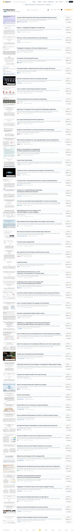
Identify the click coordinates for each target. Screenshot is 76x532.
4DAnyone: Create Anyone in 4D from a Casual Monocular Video (32, 78)
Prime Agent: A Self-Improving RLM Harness (27, 58)
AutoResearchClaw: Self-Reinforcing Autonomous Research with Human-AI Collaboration (38, 466)
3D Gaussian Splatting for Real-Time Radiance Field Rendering (32, 99)
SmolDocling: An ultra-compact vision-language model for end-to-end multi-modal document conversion (30, 282)
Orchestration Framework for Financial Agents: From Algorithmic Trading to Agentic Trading (39, 364)
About (27, 530)
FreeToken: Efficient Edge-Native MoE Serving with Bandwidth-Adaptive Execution (37, 17)
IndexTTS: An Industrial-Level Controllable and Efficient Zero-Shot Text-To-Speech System (38, 344)
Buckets (51, 1)
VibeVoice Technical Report (23, 395)
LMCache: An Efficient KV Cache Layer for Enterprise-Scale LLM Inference (34, 435)
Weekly (55, 9)
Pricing (60, 1)
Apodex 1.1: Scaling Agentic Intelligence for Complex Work (31, 27)
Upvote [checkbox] (69, 17)
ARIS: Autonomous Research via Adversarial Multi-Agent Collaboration (34, 231)
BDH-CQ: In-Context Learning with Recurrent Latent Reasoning (32, 38)
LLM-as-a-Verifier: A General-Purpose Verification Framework (31, 89)
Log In (67, 1)
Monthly (58, 9)
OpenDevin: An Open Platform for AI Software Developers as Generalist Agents (35, 129)
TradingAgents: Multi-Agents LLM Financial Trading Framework (32, 48)
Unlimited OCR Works (22, 262)
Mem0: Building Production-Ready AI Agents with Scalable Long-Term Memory (36, 221)
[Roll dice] (48, 10)
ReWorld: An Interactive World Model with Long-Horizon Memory (32, 507)
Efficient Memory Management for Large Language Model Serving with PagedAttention (38, 140)
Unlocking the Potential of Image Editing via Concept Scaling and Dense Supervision (37, 425)
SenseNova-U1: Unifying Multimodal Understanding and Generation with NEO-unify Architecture (29, 190)
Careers (33, 530)
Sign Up (70, 1)
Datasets (39, 1)
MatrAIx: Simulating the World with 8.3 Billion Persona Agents (32, 384)
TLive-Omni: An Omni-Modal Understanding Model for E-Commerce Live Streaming (37, 201)
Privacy (21, 530)
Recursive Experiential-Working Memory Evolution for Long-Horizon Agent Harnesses (37, 415)
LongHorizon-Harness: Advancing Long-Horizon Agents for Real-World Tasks (35, 170)
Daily (51, 9)
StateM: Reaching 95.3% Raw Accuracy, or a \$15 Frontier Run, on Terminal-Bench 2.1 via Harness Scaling (30, 272)
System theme (7, 530)
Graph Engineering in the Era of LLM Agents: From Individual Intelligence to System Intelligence (29, 211)
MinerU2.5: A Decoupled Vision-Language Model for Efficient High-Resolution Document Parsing (28, 150)
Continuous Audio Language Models (25, 242)
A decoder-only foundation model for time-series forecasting (31, 374)
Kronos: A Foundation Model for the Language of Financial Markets (33, 303)
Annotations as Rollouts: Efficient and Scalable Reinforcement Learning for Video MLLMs (38, 293)
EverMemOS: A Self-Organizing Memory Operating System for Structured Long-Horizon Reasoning (29, 476)
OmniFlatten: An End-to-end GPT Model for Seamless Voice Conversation (34, 446)
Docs (57, 1)
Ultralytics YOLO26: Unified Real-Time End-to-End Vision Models (32, 517)
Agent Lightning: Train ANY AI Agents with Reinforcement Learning (33, 252)
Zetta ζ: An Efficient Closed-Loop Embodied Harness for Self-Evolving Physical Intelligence (38, 333)
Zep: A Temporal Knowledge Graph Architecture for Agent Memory (33, 497)
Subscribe (48, 4)
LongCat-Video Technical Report (24, 160)
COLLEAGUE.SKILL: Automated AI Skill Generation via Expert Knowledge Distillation (37, 180)
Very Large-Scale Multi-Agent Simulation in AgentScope (30, 119)
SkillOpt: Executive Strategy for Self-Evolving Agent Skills (30, 456)
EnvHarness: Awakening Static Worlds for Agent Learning (30, 313)
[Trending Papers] (61, 9)
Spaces (45, 1)
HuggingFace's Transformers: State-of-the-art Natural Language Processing (35, 486)
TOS (15, 530)
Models (34, 1)
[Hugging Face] (40, 530)
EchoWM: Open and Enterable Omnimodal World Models (30, 354)
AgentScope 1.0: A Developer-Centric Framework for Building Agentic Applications (36, 109)
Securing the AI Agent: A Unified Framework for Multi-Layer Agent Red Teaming (36, 68)
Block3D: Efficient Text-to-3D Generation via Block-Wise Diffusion (32, 405)
